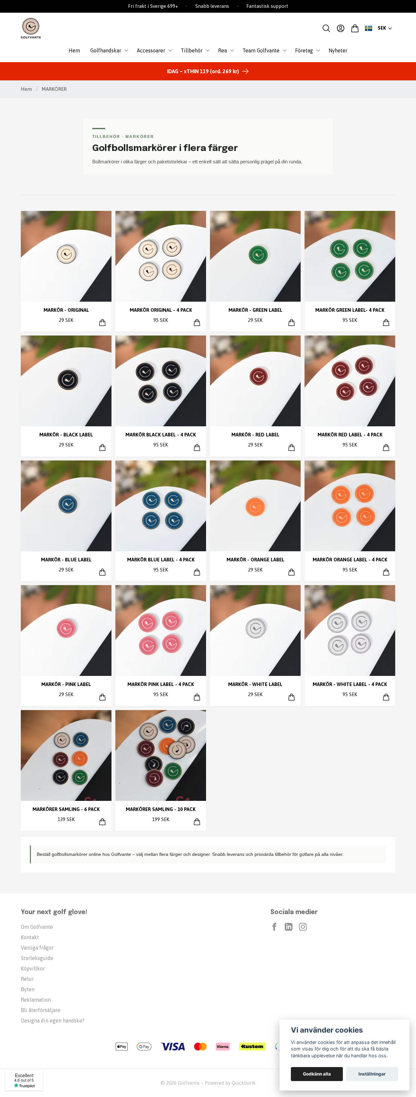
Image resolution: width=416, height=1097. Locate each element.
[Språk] (368, 28)
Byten (27, 989)
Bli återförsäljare (40, 1010)
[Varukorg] (355, 28)
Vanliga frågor (37, 948)
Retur (27, 979)
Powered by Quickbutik (230, 1083)
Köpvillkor (33, 968)
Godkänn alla (317, 1073)
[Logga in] (340, 28)
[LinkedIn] (288, 927)
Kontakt (30, 937)
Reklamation (36, 1000)
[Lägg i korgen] (102, 322)
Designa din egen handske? (52, 1020)
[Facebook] (274, 927)
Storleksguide (37, 958)
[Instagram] (303, 927)
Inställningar (372, 1073)
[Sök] (326, 28)
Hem (26, 89)
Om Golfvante (37, 927)
